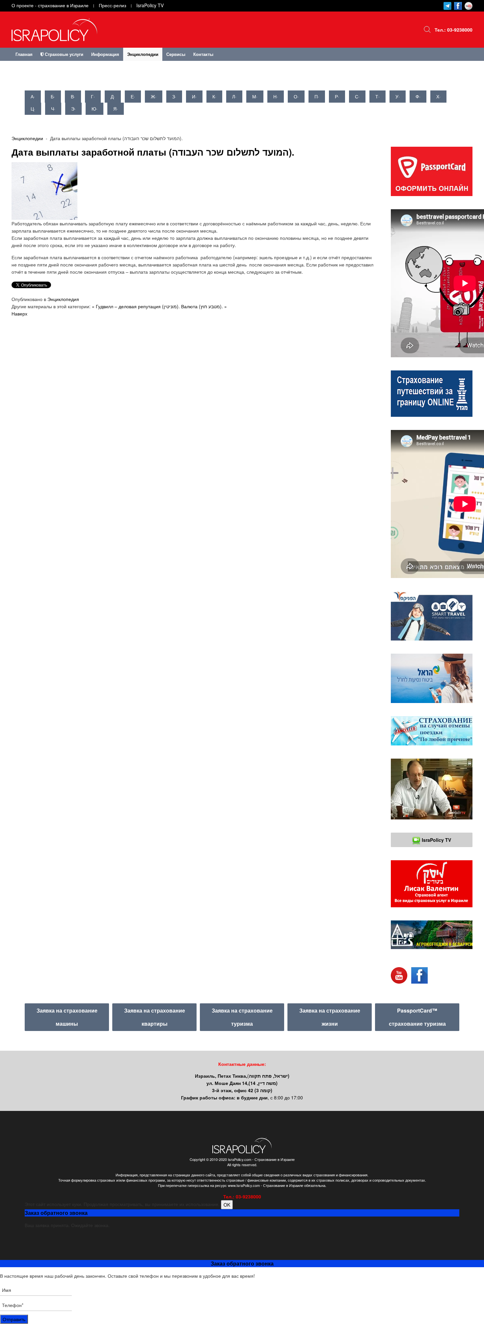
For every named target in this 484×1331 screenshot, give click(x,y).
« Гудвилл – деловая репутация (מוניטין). (136, 306)
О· (296, 96)
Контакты (203, 54)
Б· (53, 96)
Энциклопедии (142, 54)
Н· (275, 96)
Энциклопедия (63, 299)
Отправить (14, 1319)
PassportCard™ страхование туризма (417, 1017)
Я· (115, 108)
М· (254, 96)
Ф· (418, 96)
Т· (377, 96)
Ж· (153, 96)
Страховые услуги (63, 54)
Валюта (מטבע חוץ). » (204, 306)
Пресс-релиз (112, 5)
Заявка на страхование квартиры (154, 1017)
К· (214, 96)
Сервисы (175, 54)
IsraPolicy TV (150, 5)
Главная (24, 54)
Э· (73, 108)
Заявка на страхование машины (67, 1017)
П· (316, 96)
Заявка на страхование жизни (329, 1017)
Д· (113, 96)
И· (194, 96)
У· (397, 96)
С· (357, 96)
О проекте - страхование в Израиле (50, 5)
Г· (93, 96)
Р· (337, 96)
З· (174, 96)
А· (33, 96)
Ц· (33, 108)
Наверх (19, 313)
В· (73, 96)
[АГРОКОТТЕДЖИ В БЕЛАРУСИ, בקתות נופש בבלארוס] (431, 934)
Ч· (53, 108)
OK (227, 1204)
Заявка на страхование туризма (242, 1017)
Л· (234, 96)
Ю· (94, 108)
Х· (438, 96)
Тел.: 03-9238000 (453, 29)
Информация (105, 54)
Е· (133, 96)
